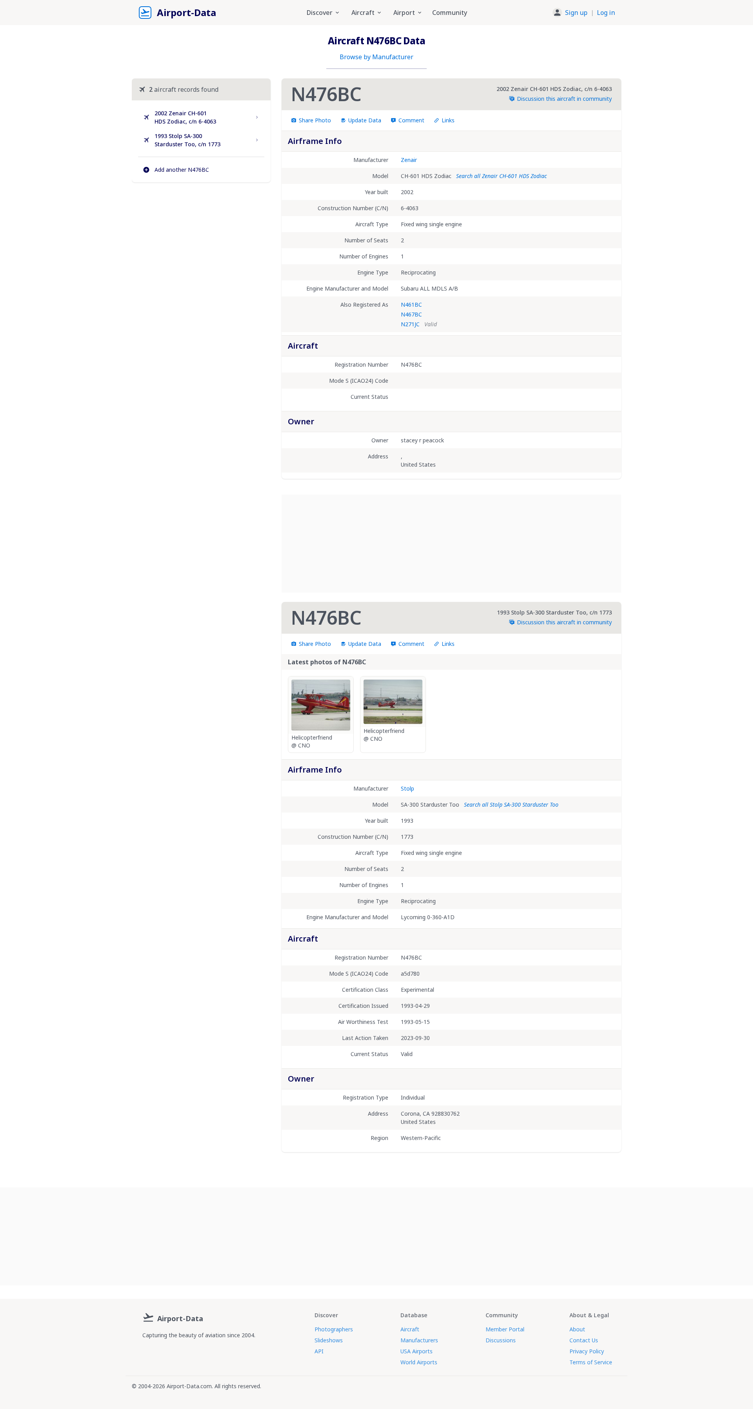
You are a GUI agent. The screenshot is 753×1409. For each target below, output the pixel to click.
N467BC (411, 314)
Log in (606, 12)
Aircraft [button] (363, 12)
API (319, 1351)
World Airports (418, 1362)
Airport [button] (404, 12)
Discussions (501, 1340)
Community (449, 12)
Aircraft (409, 1329)
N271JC (410, 324)
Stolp (407, 788)
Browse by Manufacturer (376, 57)
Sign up (576, 12)
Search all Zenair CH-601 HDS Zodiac (501, 176)
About (577, 1329)
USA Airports (416, 1351)
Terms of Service (590, 1362)
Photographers (334, 1329)
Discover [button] (320, 12)
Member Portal (505, 1329)
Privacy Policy (586, 1351)
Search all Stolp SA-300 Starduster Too (511, 804)
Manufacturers (419, 1340)
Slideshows (329, 1340)
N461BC (411, 304)
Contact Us (583, 1340)
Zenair (409, 160)
